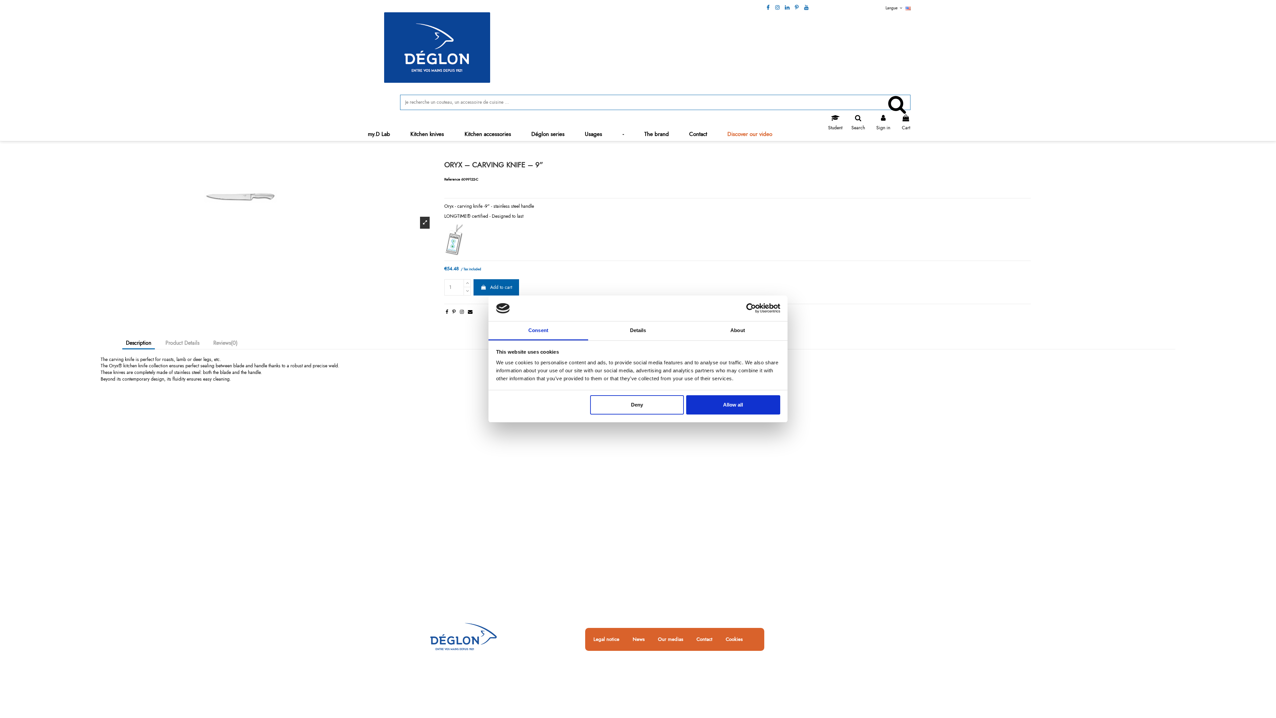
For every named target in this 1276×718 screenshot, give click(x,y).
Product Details (182, 343)
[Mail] (470, 311)
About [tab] (737, 330)
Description (138, 343)
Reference (452, 179)
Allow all (733, 405)
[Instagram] (462, 311)
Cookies (734, 639)
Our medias (670, 639)
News (639, 639)
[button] (427, 134)
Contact (704, 639)
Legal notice (606, 639)
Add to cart (501, 287)
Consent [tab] (538, 330)
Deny (637, 405)
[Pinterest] (454, 311)
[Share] (447, 311)
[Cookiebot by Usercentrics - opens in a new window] (751, 308)
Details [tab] (638, 330)
